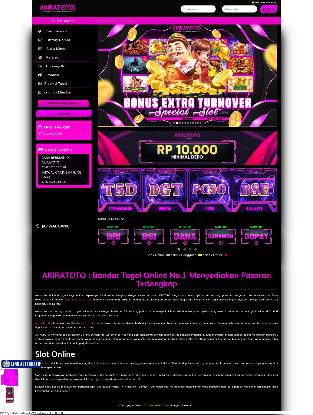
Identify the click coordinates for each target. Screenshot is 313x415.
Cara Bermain (55, 30)
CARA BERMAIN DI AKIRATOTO (56, 159)
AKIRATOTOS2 (159, 405)
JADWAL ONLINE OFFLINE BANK (61, 174)
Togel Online (88, 323)
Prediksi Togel (55, 83)
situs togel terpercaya (78, 299)
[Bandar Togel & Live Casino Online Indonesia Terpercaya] (187, 146)
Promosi (51, 74)
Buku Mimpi (55, 48)
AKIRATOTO (42, 323)
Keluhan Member (57, 92)
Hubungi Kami (56, 65)
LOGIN (268, 9)
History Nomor (57, 39)
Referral (51, 57)
